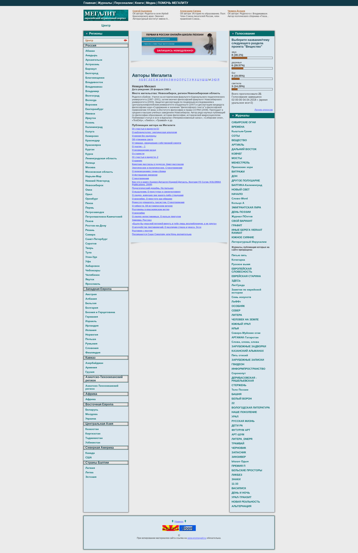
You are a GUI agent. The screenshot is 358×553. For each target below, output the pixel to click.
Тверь (89, 247)
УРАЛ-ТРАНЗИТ (242, 497)
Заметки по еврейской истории (246, 291)
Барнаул (91, 68)
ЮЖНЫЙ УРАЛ (241, 323)
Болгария (91, 307)
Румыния (91, 343)
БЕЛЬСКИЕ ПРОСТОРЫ (247, 470)
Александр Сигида (190, 11)
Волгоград (92, 95)
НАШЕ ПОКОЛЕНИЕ (244, 412)
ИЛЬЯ (235, 328)
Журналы (105, 2)
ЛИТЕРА (237, 314)
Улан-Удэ (91, 256)
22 (233, 403)
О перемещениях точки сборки (149, 171)
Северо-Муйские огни (246, 332)
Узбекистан (92, 442)
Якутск (89, 279)
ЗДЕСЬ (236, 280)
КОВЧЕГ (237, 153)
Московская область (99, 171)
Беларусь (91, 409)
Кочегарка (238, 259)
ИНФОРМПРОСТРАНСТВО (248, 368)
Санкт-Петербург (96, 238)
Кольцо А (238, 202)
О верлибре (138, 213)
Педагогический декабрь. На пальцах (153, 188)
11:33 (235, 483)
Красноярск (93, 144)
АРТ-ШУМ (238, 434)
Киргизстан (92, 433)
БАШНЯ (236, 394)
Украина (90, 418)
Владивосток (94, 82)
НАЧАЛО (237, 193)
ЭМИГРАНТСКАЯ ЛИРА (246, 207)
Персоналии (123, 2)
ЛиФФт (236, 301)
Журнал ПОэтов (242, 216)
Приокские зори (242, 167)
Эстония (90, 476)
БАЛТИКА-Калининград (247, 185)
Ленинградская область (101, 158)
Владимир (92, 91)
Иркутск (90, 117)
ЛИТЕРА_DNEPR (242, 438)
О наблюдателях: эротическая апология (154, 132)
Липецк (90, 162)
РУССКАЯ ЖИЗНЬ (243, 421)
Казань (90, 122)
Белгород (91, 73)
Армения (91, 367)
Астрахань (92, 64)
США (88, 457)
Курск (89, 153)
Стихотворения (140, 178)
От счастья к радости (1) (145, 129)
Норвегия (91, 334)
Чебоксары (92, 270)
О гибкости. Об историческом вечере (152, 206)
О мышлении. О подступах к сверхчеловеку (156, 191)
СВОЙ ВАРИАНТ (242, 220)
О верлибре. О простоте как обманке (152, 199)
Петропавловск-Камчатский (103, 216)
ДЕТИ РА (237, 425)
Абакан (90, 50)
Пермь (89, 207)
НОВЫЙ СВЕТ (241, 189)
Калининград (94, 126)
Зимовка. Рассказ (142, 220)
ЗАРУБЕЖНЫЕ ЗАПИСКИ (248, 359)
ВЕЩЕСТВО (239, 140)
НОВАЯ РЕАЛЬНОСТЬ (246, 501)
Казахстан (92, 429)
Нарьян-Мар (93, 176)
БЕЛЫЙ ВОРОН (242, 398)
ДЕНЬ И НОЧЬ (241, 492)
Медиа (151, 2)
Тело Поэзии (240, 389)
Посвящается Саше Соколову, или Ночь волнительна (161, 234)
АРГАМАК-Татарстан (245, 337)
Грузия (89, 371)
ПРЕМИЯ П (238, 465)
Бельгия (90, 303)
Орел (88, 194)
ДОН (234, 176)
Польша (90, 339)
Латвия (90, 467)
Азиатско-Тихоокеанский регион (101, 387)
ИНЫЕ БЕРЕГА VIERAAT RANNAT (247, 231)
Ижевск (90, 113)
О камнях (137, 160)
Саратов (91, 243)
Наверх (179, 521)
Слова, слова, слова (245, 341)
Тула (88, 252)
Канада (90, 452)
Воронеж (91, 104)
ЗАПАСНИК (239, 452)
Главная (90, 2)
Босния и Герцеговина (100, 312)
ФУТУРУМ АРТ (241, 429)
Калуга (89, 131)
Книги (139, 2)
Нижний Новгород (97, 180)
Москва (90, 167)
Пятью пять (239, 255)
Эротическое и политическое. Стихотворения (157, 168)
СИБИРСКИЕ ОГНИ (244, 122)
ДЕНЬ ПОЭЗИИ (241, 211)
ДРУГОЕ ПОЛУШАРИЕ (246, 180)
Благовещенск (94, 77)
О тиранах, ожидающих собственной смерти (156, 143)
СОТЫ (236, 135)
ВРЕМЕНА (238, 126)
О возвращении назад (144, 150)
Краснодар (92, 140)
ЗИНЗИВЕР (239, 456)
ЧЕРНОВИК (239, 447)
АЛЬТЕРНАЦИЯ (241, 506)
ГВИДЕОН (238, 364)
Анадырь (91, 55)
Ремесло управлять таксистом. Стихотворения (158, 202)
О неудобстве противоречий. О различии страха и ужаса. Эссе (166, 227)
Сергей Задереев (142, 11)
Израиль (91, 321)
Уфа (88, 261)
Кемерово (92, 135)
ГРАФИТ (237, 225)
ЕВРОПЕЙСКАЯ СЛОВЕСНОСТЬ (242, 270)
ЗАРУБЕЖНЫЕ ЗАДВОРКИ (249, 346)
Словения (91, 348)
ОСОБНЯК (238, 306)
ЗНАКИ (236, 479)
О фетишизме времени (144, 175)
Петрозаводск (94, 212)
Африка (90, 399)
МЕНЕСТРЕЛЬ (241, 162)
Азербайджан (94, 362)
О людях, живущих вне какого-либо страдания (157, 195)
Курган (89, 149)
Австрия (91, 294)
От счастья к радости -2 (145, 157)
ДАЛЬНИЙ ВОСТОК (244, 149)
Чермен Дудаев (236, 11)
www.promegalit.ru (196, 538)
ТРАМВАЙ (238, 443)
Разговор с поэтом (142, 230)
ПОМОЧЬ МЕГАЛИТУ (173, 2)
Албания (91, 298)
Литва (89, 472)
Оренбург (91, 198)
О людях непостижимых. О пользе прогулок (156, 216)
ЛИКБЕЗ (237, 474)
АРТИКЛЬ (238, 144)
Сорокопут (239, 373)
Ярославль (92, 283)
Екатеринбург (94, 109)
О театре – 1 (138, 146)
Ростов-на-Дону (95, 225)
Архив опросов (264, 109)
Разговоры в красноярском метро (150, 209)
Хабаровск (92, 265)
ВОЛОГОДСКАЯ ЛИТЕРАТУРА (251, 407)
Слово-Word (240, 198)
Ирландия (91, 325)
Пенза (89, 203)
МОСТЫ (237, 158)
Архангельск (93, 59)
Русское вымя (241, 264)
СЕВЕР (236, 310)
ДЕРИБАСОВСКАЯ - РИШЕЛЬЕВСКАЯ (244, 379)
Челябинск (92, 274)
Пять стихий (240, 355)
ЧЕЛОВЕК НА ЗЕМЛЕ (245, 319)
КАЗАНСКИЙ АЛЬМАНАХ (248, 350)
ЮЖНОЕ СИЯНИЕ (243, 237)
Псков (89, 221)
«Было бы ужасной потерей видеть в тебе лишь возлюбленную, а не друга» (174, 223)
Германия (91, 316)
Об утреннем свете (142, 139)
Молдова (91, 414)
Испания (90, 330)
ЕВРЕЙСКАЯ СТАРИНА (246, 276)
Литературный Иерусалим (249, 241)
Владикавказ (93, 86)
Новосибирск (94, 185)
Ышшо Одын (240, 461)
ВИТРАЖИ (238, 171)
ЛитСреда (238, 285)
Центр (89, 40)
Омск (88, 189)
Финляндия (92, 352)
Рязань (90, 230)
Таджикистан (94, 438)
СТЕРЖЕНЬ (239, 385)
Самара (90, 234)
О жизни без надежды (144, 136)
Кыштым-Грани (242, 131)
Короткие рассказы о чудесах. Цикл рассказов (158, 164)
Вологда (90, 100)
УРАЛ (235, 416)
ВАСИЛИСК (239, 488)
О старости (138, 153)
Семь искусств (241, 297)
